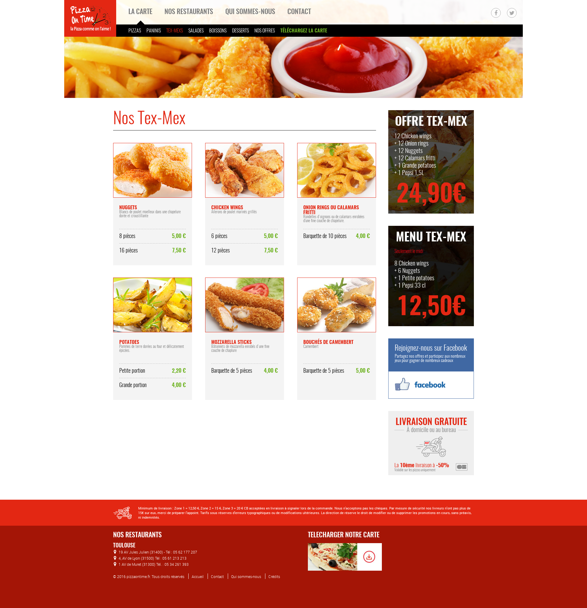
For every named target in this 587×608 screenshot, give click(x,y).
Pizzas (134, 30)
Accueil (198, 576)
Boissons (218, 30)
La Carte (140, 12)
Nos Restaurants (188, 12)
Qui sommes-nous (250, 12)
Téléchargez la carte (303, 30)
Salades (196, 30)
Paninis (153, 30)
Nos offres (264, 30)
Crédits (274, 576)
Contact (299, 12)
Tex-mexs (174, 30)
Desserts (240, 30)
